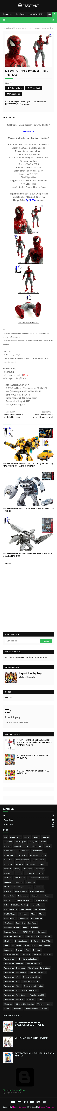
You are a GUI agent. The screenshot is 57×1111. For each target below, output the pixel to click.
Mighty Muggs (9, 914)
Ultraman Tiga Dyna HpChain (31, 1038)
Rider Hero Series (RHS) (13, 936)
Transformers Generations (39, 968)
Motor (41, 914)
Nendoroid (23, 918)
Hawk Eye (19, 882)
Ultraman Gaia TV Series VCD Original (33, 771)
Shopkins (7, 941)
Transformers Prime (12, 986)
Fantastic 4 (30, 873)
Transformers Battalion (13, 963)
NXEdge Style (36, 918)
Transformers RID (11, 990)
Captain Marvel (38, 860)
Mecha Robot (26, 909)
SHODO (48, 936)
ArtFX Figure (21, 842)
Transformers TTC (37, 995)
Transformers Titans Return (15, 995)
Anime (36, 837)
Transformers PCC (11, 981)
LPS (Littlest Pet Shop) (19, 905)
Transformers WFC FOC (14, 999)
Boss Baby (8, 860)
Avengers (33, 842)
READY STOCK (12, 104)
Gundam (7, 882)
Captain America (22, 860)
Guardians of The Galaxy (38, 878)
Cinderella (8, 864)
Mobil (33, 914)
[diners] (38, 1102)
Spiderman (15, 28)
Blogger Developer (19, 1107)
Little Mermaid (41, 900)
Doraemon (28, 869)
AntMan (46, 837)
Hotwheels (30, 882)
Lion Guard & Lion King (22, 900)
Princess (34, 927)
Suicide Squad (44, 945)
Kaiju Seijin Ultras (37, 891)
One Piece (8, 923)
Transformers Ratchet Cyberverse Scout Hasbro (30, 1023)
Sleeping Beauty (21, 941)
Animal (27, 837)
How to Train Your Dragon (14, 887)
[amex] (44, 1102)
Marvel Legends (10, 909)
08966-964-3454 (36, 14)
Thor (27, 950)
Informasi (39, 887)
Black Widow (24, 851)
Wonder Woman (31, 1008)
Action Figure (25, 101)
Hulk (29, 887)
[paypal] (13, 1102)
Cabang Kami (8, 14)
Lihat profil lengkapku (27, 677)
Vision (6, 1008)
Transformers (9, 959)
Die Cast (7, 869)
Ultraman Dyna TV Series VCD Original (33, 756)
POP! (25, 927)
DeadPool (42, 864)
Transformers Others (31, 977)
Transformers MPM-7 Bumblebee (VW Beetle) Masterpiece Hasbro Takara (28, 464)
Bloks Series (22, 855)
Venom (40, 1004)
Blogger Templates (46, 1107)
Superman (8, 950)
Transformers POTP (30, 981)
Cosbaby (19, 864)
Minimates (23, 914)
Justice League (21, 891)
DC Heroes (30, 864)
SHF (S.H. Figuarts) (34, 936)
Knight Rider (36, 896)
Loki (6, 905)
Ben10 (47, 846)
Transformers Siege (29, 990)
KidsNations (23, 896)
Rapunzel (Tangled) (11, 932)
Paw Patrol (32, 923)
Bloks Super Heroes (38, 855)
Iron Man (7, 891)
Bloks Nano (8, 855)
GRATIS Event (19, 878)
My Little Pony (9, 918)
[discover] (32, 1102)
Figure (40, 873)
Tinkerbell (37, 950)
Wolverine (17, 1008)
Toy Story (47, 954)
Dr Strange (40, 869)
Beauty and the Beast (33, 846)
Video (49, 1004)
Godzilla (7, 878)
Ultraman (8, 1004)
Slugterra (34, 941)
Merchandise (39, 909)
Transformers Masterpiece (15, 972)
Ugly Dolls (31, 999)
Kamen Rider (9, 896)
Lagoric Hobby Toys (31, 673)
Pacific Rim (20, 923)
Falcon (19, 873)
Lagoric (7, 900)
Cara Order (20, 14)
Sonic (6, 945)
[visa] (19, 1102)
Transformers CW (33, 963)
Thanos (19, 950)
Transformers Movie (37, 972)
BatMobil (17, 846)
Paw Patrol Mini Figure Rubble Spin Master (34, 1054)
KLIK (25, 375)
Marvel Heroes (39, 101)
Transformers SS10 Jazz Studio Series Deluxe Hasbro (28, 509)
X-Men (44, 1008)
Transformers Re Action (33, 986)
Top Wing (36, 954)
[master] (25, 1102)
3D (29, 815)
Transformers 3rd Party (28, 959)
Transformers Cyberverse (14, 968)
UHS (40, 999)
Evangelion (8, 873)
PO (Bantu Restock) (12, 927)
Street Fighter (29, 945)
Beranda (6, 28)
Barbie (43, 842)
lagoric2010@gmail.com (17, 657)
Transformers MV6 (11, 977)
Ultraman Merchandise (24, 1004)
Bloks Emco (37, 851)
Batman (7, 846)
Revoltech (42, 932)
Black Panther (9, 851)
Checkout (15, 94)
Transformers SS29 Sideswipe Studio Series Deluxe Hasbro (27, 554)
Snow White (46, 941)
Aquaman (8, 842)
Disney (17, 869)
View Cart (35, 88)
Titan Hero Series (11, 954)
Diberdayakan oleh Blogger (15, 1090)
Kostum (48, 896)
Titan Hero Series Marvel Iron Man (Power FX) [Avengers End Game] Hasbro (34, 742)
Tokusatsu (26, 954)
